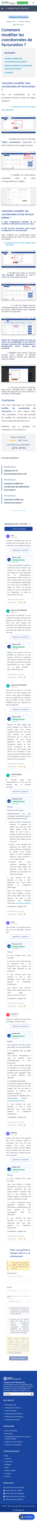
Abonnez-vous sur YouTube (15, 1496)
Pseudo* (9, 1287)
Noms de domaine (11, 1431)
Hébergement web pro (13, 1408)
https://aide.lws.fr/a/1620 (16, 1101)
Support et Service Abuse (13, 1442)
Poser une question (18, 529)
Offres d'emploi (10, 1470)
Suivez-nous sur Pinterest (14, 1499)
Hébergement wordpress (14, 1414)
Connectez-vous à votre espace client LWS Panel (20, 243)
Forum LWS (9, 1462)
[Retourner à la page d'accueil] (2, 8)
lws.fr (7, 1467)
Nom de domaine (11, 1411)
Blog (6, 1456)
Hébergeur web (10, 1405)
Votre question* (12, 1273)
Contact (7, 1476)
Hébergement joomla (12, 1420)
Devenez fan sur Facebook (15, 1487)
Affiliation (8, 1464)
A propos (8, 1473)
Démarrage (9, 1434)
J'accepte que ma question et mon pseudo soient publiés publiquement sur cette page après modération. (20, 1311)
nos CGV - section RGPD (14, 1352)
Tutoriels (8, 1459)
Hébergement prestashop (14, 1417)
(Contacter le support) (23, 903)
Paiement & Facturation (13, 1445)
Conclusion (8, 72)
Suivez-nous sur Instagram (15, 1493)
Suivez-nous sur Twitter (14, 1490)
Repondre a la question (21, 550)
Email (18, 1297)
